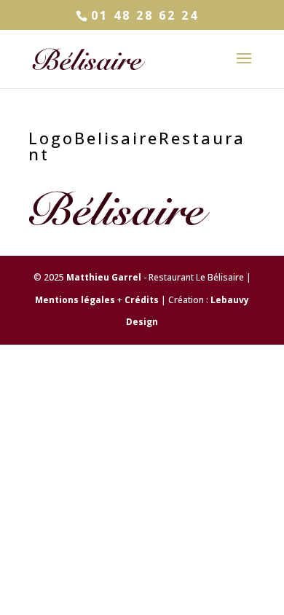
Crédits (142, 300)
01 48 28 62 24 (145, 15)
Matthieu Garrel (103, 277)
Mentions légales (75, 300)
